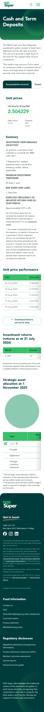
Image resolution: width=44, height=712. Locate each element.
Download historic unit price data (24, 321)
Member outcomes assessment (17, 656)
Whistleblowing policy (13, 627)
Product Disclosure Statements (30, 559)
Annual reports (9, 660)
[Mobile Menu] (31, 5)
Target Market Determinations (15, 561)
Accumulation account (17, 84)
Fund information (10, 618)
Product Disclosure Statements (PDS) (19, 652)
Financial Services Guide (11, 559)
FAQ (5, 609)
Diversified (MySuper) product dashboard (21, 614)
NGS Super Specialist (19, 578)
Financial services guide (13, 665)
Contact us (7, 605)
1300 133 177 (9, 525)
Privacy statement (11, 623)
